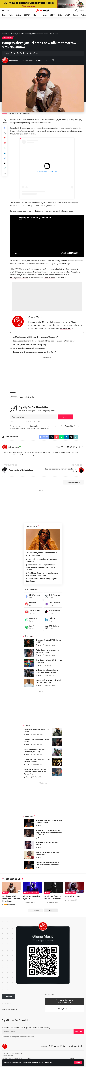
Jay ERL (32, 397)
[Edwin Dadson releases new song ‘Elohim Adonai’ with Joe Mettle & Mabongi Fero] (57, 772)
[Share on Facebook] (11, 53)
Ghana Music (13, 60)
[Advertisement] (47, 296)
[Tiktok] (53, 611)
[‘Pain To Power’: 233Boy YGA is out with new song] (29, 855)
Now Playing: (8, 1004)
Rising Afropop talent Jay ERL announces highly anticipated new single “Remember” (44, 341)
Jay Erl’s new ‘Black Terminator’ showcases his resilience (11, 898)
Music (39, 645)
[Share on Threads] (30, 53)
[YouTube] (68, 447)
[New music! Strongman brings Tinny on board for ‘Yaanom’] (29, 823)
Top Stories (7, 37)
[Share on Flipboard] (4, 137)
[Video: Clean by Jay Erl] (74, 887)
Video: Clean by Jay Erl (73, 896)
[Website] (62, 447)
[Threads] (53, 627)
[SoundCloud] (82, 447)
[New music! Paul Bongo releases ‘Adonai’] (29, 845)
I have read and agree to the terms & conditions (27, 422)
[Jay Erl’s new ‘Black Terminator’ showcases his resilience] (11, 887)
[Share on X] (14, 53)
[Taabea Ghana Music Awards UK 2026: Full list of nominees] (57, 762)
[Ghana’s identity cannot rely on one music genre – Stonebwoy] (43, 539)
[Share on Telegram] (27, 53)
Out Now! (34, 892)
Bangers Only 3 (24, 397)
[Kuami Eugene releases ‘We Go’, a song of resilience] (29, 663)
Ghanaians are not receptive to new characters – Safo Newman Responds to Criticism (40, 567)
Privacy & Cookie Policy (32, 1062)
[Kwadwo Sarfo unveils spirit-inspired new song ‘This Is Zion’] (29, 683)
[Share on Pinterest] (17, 53)
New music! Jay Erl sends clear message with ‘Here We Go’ (34, 352)
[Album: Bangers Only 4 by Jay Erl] (32, 887)
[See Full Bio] (72, 328)
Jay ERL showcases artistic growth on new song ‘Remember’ (35, 337)
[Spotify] (33, 627)
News (27, 764)
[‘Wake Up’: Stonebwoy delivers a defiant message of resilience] (29, 673)
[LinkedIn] (79, 447)
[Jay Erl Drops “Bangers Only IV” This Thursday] (53, 887)
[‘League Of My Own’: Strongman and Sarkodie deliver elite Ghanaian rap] (29, 865)
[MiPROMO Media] (8, 905)
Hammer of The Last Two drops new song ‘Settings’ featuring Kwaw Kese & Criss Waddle (49, 833)
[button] (78, 1062)
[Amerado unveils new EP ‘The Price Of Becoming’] (57, 732)
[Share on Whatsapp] (20, 53)
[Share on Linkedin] (24, 53)
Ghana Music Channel (39, 428)
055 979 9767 (49, 278)
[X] (53, 596)
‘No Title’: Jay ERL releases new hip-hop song (29, 345)
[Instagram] (71, 447)
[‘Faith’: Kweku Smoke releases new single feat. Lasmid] (29, 653)
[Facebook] (65, 447)
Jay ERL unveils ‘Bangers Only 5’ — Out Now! (29, 348)
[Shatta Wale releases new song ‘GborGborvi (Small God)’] (57, 752)
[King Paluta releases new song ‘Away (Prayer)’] (57, 742)
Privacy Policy (69, 426)
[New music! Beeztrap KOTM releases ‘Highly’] (29, 643)
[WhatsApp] (33, 619)
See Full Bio (65, 328)
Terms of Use (48, 1062)
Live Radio (8, 996)
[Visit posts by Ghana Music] (4, 447)
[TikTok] (77, 447)
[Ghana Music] (43, 10)
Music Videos (70, 892)
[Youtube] (33, 611)
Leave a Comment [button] (74, 482)
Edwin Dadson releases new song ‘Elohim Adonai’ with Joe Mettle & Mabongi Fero (35, 772)
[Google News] (58, 1046)
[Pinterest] (74, 447)
